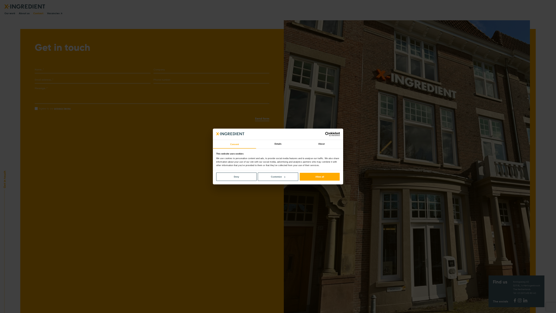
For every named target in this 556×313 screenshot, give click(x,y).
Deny (236, 176)
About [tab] (321, 143)
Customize (276, 176)
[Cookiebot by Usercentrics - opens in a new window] (327, 134)
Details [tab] (278, 143)
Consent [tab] (234, 144)
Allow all (319, 176)
